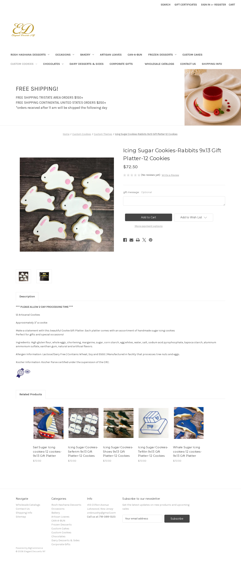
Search (165, 4)
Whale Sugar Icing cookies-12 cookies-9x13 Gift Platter (187, 451)
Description (27, 296)
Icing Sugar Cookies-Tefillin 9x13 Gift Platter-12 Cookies (153, 451)
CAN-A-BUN (135, 54)
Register (220, 4)
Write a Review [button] (170, 175)
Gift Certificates (186, 4)
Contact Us (188, 63)
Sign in (205, 4)
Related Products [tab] (30, 394)
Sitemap (21, 516)
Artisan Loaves (111, 54)
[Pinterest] (151, 240)
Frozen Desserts (160, 54)
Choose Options (49, 426)
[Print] (138, 240)
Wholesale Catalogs (159, 63)
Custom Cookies (22, 63)
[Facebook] (125, 240)
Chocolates (51, 63)
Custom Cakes (192, 54)
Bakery (85, 54)
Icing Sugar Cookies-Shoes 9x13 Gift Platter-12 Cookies (118, 451)
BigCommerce (35, 548)
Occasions (63, 54)
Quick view (45, 419)
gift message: (137, 192)
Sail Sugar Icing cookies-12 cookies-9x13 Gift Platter (47, 451)
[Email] (131, 240)
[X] (144, 240)
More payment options (149, 226)
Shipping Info (212, 63)
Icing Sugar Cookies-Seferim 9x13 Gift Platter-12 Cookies (83, 451)
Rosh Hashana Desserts (28, 54)
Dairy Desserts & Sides (86, 63)
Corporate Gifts (121, 63)
